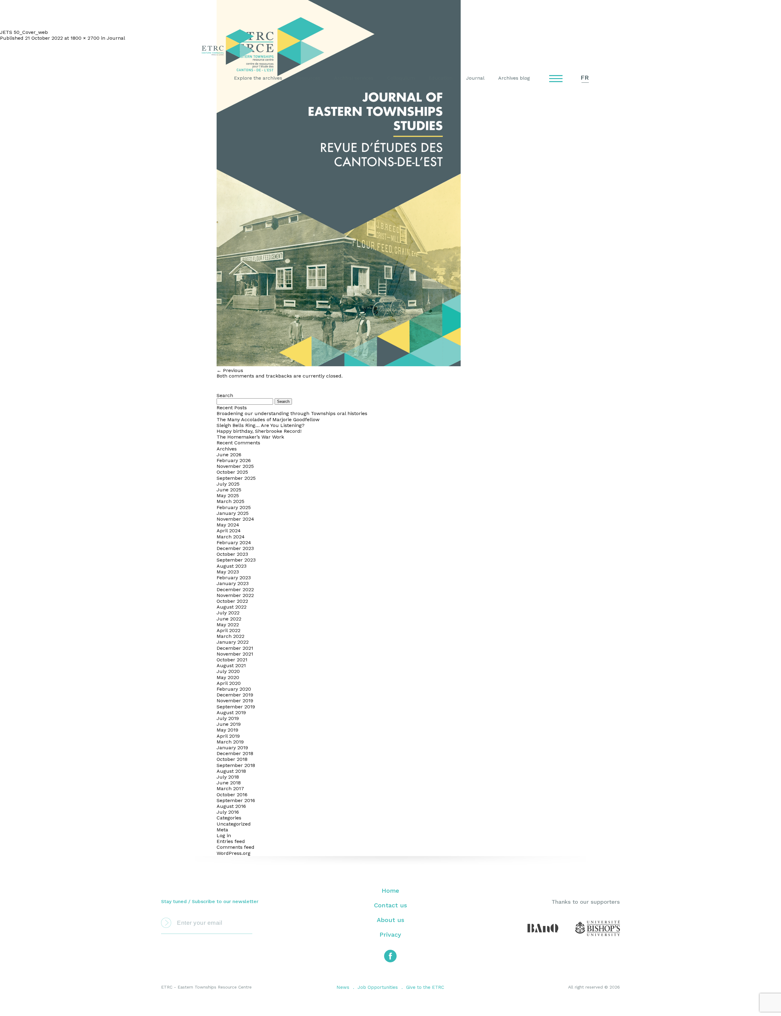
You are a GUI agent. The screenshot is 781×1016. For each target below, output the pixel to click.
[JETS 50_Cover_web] (339, 364)
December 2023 (235, 548)
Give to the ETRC (425, 987)
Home (390, 890)
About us (390, 920)
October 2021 (232, 660)
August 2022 (232, 607)
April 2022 (228, 630)
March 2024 (231, 537)
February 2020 (234, 689)
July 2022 (228, 613)
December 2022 (235, 589)
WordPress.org (233, 853)
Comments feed (235, 847)
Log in (224, 835)
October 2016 (232, 794)
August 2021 (231, 665)
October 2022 (232, 601)
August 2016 (231, 806)
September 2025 (236, 478)
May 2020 (228, 677)
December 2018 (235, 753)
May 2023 (228, 572)
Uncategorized (234, 824)
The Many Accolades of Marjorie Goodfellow (268, 419)
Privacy (390, 934)
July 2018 (228, 777)
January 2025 (233, 513)
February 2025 (234, 507)
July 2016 (228, 812)
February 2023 (234, 577)
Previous (230, 370)
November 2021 (235, 654)
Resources (308, 78)
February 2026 (234, 460)
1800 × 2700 (84, 38)
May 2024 (228, 525)
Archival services (353, 78)
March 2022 (230, 636)
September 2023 (236, 560)
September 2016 (236, 800)
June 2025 (229, 490)
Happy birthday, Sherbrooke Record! (259, 431)
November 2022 (235, 595)
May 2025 (228, 495)
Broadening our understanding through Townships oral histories (292, 413)
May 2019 (227, 730)
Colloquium (401, 78)
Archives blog (514, 78)
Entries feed (231, 841)
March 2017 (230, 788)
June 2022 (229, 619)
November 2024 (235, 519)
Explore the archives (258, 78)
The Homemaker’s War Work (250, 437)
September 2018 (236, 765)
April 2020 (229, 683)
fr (585, 77)
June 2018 (229, 783)
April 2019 (228, 736)
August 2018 (231, 771)
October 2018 (232, 759)
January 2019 (232, 747)
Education (440, 78)
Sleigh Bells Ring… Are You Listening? (260, 425)
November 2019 (235, 700)
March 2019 (230, 742)
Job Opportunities (378, 987)
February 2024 (234, 542)
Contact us (390, 905)
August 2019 (231, 712)
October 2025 (232, 472)
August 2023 (232, 566)
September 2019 (236, 707)
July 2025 (228, 484)
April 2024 (229, 530)
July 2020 (228, 671)
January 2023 (233, 583)
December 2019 (235, 695)
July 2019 (228, 718)
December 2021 (235, 648)
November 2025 (235, 466)
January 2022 (233, 642)
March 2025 (230, 501)
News (343, 987)
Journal (475, 78)
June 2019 (229, 724)
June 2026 (229, 454)
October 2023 (232, 554)
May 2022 (228, 624)
